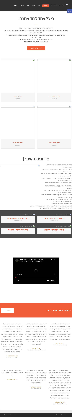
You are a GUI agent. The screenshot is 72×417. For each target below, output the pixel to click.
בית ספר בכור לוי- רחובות (54, 218)
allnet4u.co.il (59, 414)
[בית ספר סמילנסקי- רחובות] (18, 215)
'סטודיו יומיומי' (7, 414)
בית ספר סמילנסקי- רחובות (17, 218)
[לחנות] (9, 5)
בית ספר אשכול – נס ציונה (18, 230)
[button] (36, 48)
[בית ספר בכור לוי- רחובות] (54, 215)
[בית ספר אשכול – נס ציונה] (18, 226)
